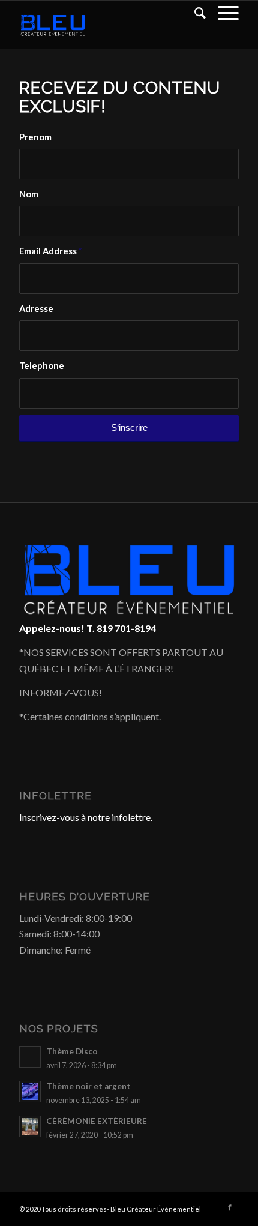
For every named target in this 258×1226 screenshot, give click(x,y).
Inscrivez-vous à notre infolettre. (85, 817)
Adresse (36, 308)
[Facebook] (230, 1207)
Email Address (50, 250)
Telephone (41, 365)
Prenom (35, 136)
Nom (28, 193)
